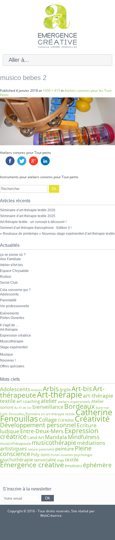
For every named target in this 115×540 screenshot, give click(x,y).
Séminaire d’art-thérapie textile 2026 (27, 210)
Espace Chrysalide (14, 271)
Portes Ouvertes (12, 318)
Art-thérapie (9, 330)
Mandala (56, 437)
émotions (73, 465)
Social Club (9, 283)
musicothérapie (54, 442)
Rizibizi (5, 277)
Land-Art (35, 437)
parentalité (46, 449)
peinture (64, 448)
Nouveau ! (8, 360)
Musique (6, 354)
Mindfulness (84, 437)
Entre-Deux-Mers (42, 431)
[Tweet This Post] (21, 164)
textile (72, 459)
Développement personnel (38, 425)
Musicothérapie (11, 341)
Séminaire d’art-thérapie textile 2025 (27, 216)
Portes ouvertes (62, 455)
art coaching (28, 401)
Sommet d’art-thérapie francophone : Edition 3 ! (35, 228)
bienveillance (47, 406)
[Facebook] (65, 529)
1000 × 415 (51, 90)
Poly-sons (40, 454)
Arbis (51, 388)
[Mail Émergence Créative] (49, 529)
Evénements (9, 313)
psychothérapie (16, 460)
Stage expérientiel (14, 347)
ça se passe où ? (13, 255)
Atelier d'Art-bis (11, 265)
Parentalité (8, 300)
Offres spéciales (12, 366)
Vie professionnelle (14, 306)
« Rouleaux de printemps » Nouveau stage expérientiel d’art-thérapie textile (57, 234)
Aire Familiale (10, 259)
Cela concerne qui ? (15, 290)
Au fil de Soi (23, 408)
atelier (49, 401)
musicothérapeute (15, 443)
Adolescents (9, 294)
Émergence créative (32, 464)
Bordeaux (79, 406)
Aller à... (19, 60)
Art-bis (81, 388)
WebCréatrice (51, 515)
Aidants (36, 390)
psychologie (83, 454)
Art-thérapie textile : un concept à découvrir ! (33, 222)
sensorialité (45, 459)
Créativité (92, 418)
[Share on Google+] (33, 164)
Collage (48, 419)
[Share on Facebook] (10, 164)
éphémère (97, 465)
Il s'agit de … (9, 325)
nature (33, 449)
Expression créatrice (15, 335)
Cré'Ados (66, 420)
